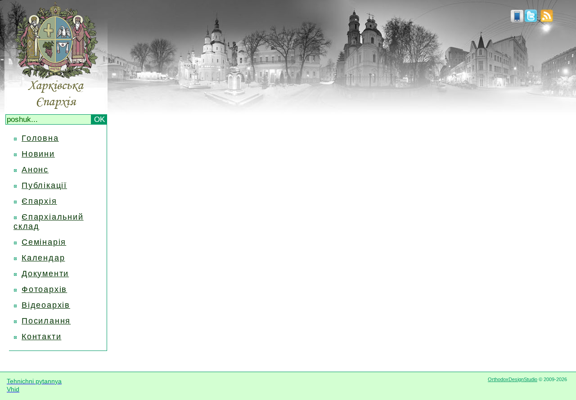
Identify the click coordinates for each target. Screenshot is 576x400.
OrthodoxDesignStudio (512, 379)
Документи (45, 273)
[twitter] (531, 19)
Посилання (46, 320)
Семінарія (44, 242)
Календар (43, 257)
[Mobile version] (517, 19)
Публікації (44, 185)
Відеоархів (46, 305)
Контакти (41, 336)
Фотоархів (44, 289)
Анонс (35, 169)
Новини (38, 153)
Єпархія (39, 201)
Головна (40, 138)
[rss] (547, 19)
